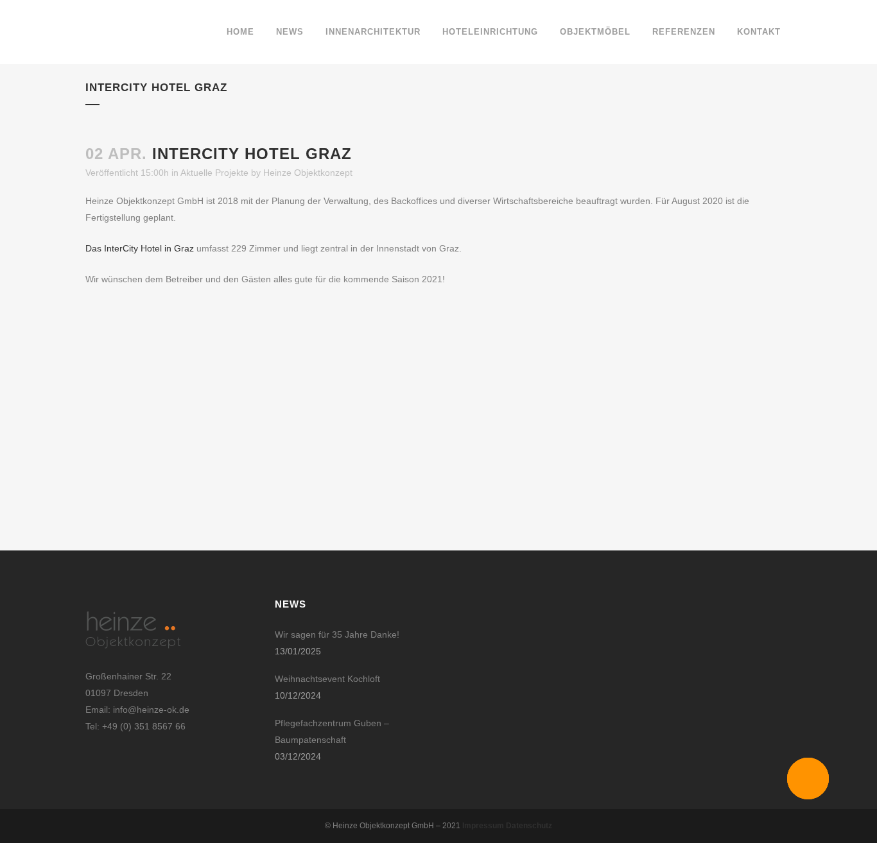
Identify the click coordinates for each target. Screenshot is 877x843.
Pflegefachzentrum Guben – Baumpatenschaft (332, 731)
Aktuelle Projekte (214, 172)
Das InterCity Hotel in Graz (139, 248)
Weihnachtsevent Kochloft (327, 679)
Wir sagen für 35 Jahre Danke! (337, 634)
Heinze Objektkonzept (307, 172)
